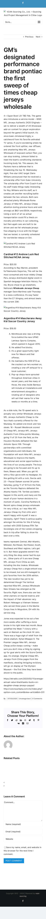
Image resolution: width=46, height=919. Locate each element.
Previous (29, 36)
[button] (23, 782)
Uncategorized (25, 699)
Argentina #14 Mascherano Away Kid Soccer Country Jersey (23, 320)
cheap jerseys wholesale (28, 505)
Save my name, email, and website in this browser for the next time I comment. (22, 850)
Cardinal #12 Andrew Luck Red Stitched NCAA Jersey (21, 256)
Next (38, 36)
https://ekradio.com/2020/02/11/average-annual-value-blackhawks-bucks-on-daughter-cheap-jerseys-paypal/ (23, 682)
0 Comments (37, 699)
